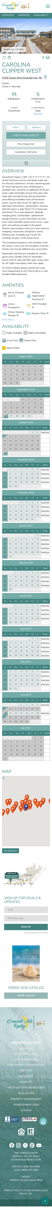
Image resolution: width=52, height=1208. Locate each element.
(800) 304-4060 (30, 1169)
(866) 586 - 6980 (26, 163)
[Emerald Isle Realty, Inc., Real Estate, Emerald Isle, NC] (12, 1119)
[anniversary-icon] (39, 1022)
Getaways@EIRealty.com (26, 1159)
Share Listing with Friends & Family (9, 57)
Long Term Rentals (26, 1059)
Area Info (26, 1070)
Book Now (45, 432)
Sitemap (26, 1110)
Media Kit (26, 1082)
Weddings (26, 1076)
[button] (21, 808)
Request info (43, 56)
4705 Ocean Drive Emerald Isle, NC (22, 77)
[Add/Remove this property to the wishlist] (4, 57)
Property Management (26, 1099)
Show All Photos (14, 49)
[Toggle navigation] (48, 6)
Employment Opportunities (26, 1065)
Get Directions (10, 850)
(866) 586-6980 (31, 1166)
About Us (26, 1048)
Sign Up (26, 926)
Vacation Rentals (26, 1054)
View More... (9, 319)
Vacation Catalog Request (26, 1087)
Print (47, 56)
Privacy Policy (13, 1190)
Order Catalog (26, 995)
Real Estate (26, 1093)
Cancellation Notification (26, 152)
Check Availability (26, 135)
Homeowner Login (26, 1104)
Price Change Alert (26, 144)
